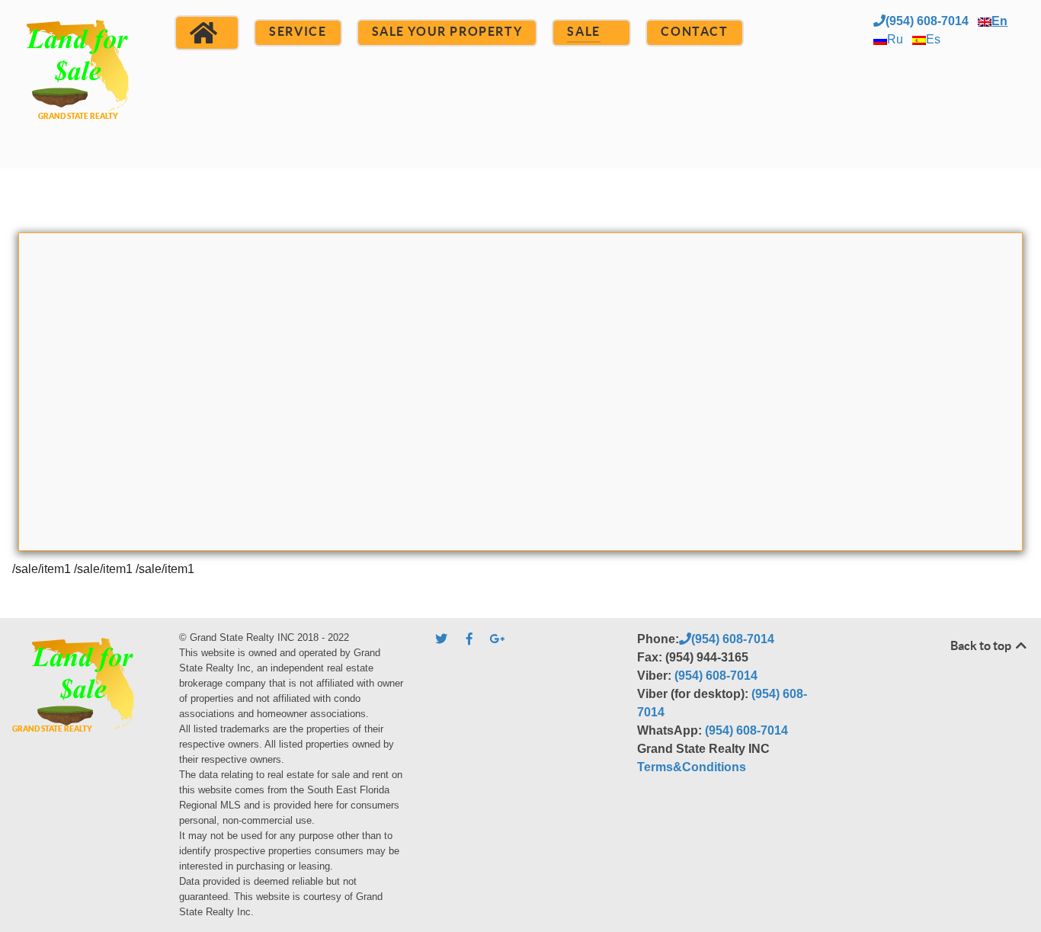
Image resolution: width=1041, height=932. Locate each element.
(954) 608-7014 (927, 20)
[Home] (207, 33)
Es (933, 39)
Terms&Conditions (691, 767)
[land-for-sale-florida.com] (78, 82)
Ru (895, 39)
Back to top (982, 645)
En (999, 20)
